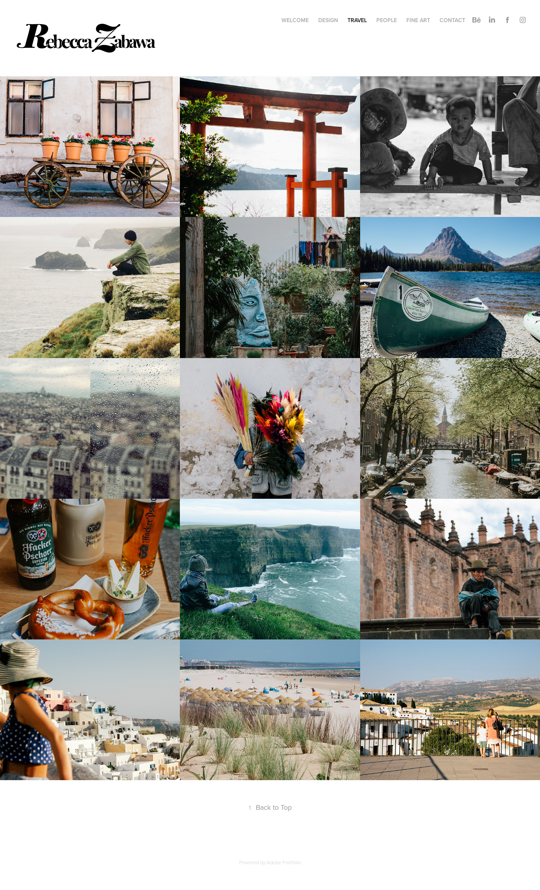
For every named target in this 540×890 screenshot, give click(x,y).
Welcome (295, 20)
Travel (357, 20)
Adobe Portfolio (283, 862)
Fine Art (418, 20)
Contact (452, 20)
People (386, 20)
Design (328, 20)
